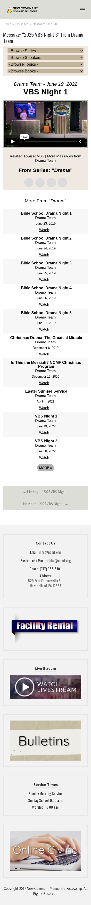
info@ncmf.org (50, 552)
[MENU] (80, 10)
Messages (22, 23)
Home (7, 23)
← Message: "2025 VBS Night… (45, 492)
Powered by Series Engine (46, 481)
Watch (44, 230)
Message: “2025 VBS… (46, 23)
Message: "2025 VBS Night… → (45, 504)
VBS (40, 156)
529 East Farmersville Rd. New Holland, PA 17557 (45, 583)
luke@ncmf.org (60, 560)
